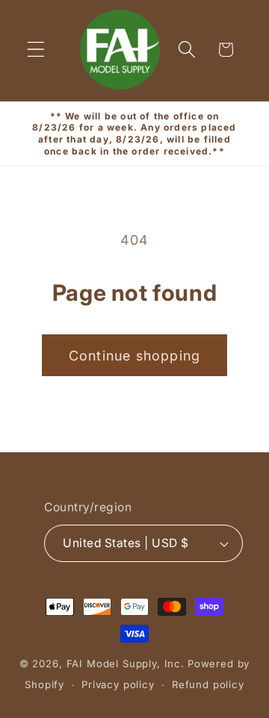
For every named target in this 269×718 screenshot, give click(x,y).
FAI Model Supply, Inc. (126, 663)
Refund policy (208, 684)
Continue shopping (134, 355)
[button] (36, 49)
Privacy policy (118, 684)
